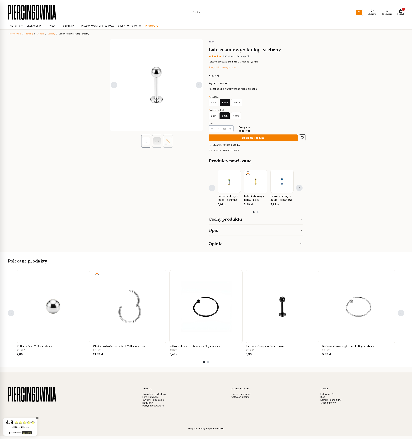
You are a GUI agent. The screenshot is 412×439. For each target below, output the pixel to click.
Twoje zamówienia (241, 394)
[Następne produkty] (299, 188)
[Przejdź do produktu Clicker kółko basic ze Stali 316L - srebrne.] (129, 306)
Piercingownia (14, 34)
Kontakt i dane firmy (330, 399)
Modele (40, 34)
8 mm (225, 102)
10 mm (236, 102)
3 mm (225, 115)
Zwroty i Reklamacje (153, 399)
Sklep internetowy (205, 428)
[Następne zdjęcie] (199, 85)
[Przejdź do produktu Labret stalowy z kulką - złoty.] (255, 181)
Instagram (325, 394)
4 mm (236, 115)
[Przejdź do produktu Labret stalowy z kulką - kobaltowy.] (282, 181)
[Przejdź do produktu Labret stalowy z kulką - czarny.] (282, 306)
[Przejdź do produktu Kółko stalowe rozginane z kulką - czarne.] (206, 306)
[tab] (254, 212)
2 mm (213, 115)
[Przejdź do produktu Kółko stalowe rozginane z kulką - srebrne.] (358, 306)
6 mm (213, 102)
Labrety (51, 34)
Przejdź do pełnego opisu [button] (222, 67)
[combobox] (271, 12)
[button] (359, 12)
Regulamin (147, 402)
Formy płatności (150, 397)
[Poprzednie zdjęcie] (114, 85)
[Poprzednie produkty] (212, 188)
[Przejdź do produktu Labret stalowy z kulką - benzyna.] (229, 181)
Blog (322, 397)
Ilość (211, 123)
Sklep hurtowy (328, 402)
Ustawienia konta (240, 397)
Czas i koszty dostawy (154, 394)
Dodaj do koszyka (253, 137)
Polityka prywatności (153, 405)
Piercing (29, 34)
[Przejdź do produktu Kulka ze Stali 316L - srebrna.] (53, 306)
